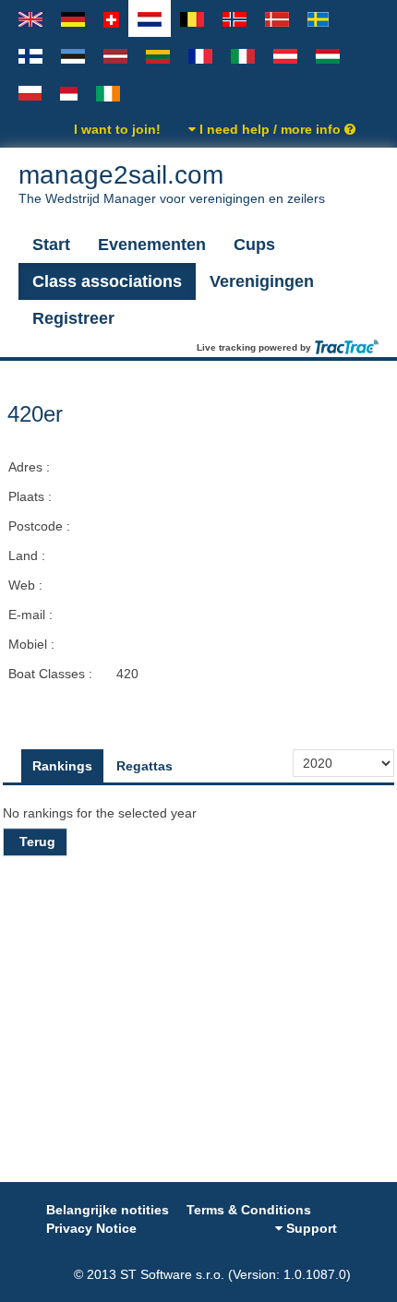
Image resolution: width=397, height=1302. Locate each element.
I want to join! (117, 129)
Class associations (107, 281)
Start (51, 244)
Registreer (73, 318)
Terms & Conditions (248, 1209)
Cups (254, 244)
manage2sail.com (171, 183)
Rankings (62, 766)
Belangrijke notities (107, 1209)
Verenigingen (262, 281)
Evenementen (152, 244)
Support (310, 1228)
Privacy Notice (91, 1228)
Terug (37, 841)
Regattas (144, 766)
